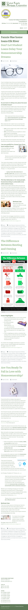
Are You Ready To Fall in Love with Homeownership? (12, 371)
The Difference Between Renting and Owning (11, 245)
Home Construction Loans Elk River (18, 231)
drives (6, 168)
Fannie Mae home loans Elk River (8, 226)
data (13, 111)
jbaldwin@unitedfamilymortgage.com (12, 220)
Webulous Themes (5, 608)
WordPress (12, 606)
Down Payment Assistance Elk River (17, 225)
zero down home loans (16, 234)
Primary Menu (14, 32)
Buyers (3, 225)
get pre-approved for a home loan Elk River (13, 230)
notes (15, 495)
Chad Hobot (14, 61)
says (20, 473)
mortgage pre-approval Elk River (8, 233)
